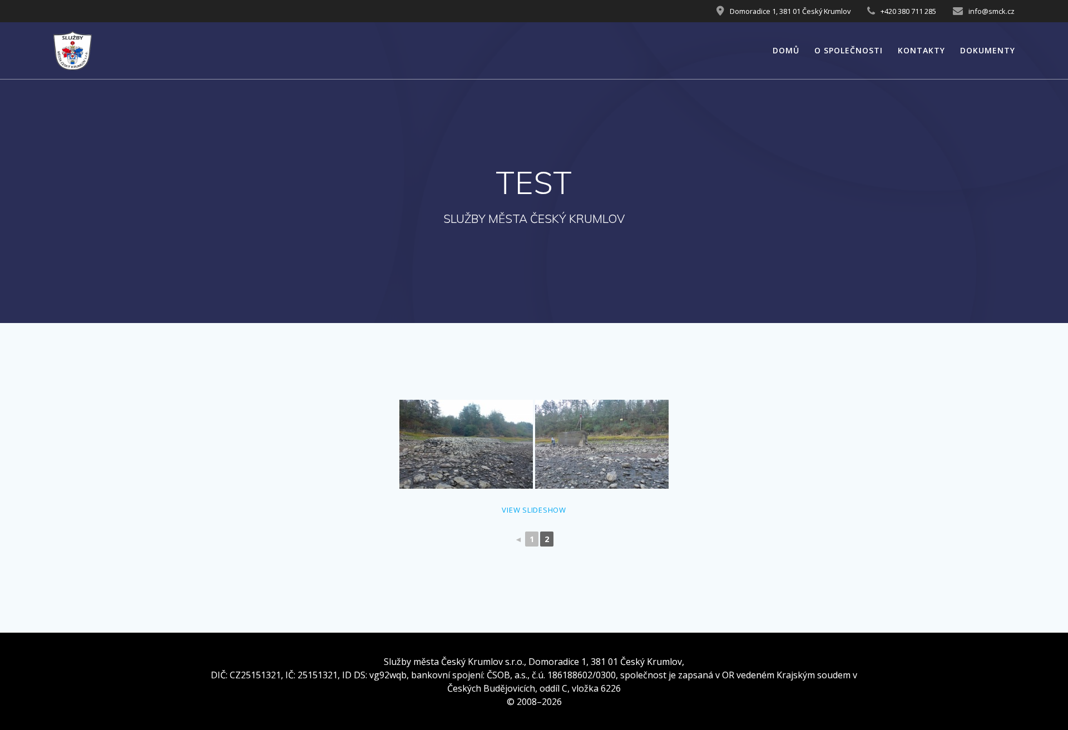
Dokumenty (987, 50)
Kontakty (921, 50)
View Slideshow (534, 510)
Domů (786, 50)
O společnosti (848, 50)
